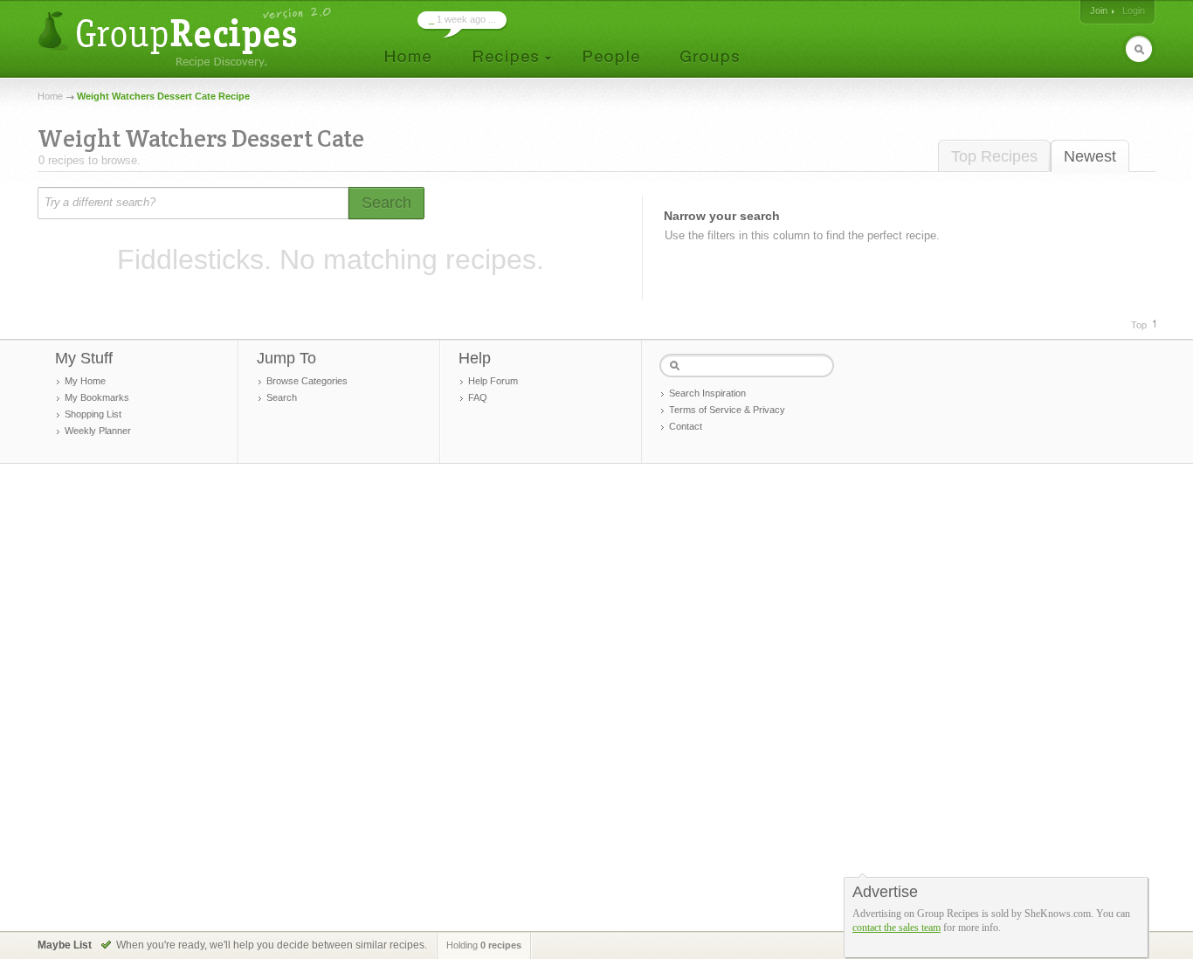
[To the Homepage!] (186, 37)
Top (1139, 325)
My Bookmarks (97, 397)
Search (281, 397)
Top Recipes (994, 156)
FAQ (477, 397)
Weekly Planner (98, 430)
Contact (685, 426)
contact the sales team (896, 927)
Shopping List (93, 414)
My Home (85, 381)
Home (50, 96)
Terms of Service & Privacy (727, 409)
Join (1098, 10)
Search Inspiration (707, 393)
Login (1133, 10)
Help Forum (493, 381)
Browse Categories (307, 381)
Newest (1090, 156)
